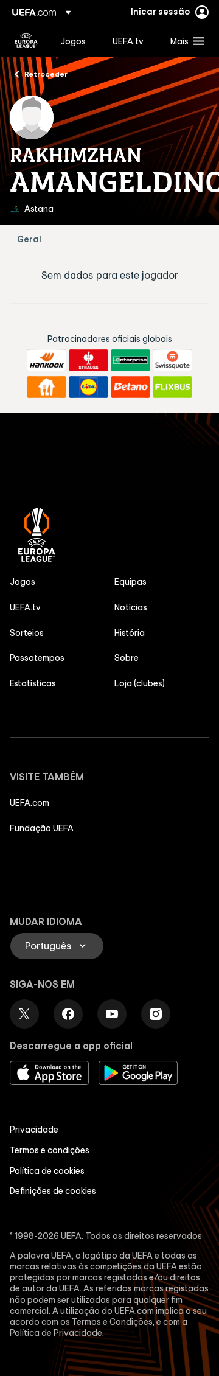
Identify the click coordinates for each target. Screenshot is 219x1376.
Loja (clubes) (139, 683)
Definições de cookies (53, 1191)
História (129, 633)
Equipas (130, 582)
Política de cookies (47, 1171)
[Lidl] (88, 387)
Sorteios (27, 633)
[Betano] (130, 387)
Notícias (130, 607)
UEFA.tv (25, 607)
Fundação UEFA (42, 828)
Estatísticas (33, 683)
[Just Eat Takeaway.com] (46, 387)
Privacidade (34, 1129)
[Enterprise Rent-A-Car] (130, 360)
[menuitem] (76, 41)
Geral (29, 239)
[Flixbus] (172, 387)
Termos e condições (49, 1150)
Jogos (22, 582)
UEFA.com (29, 803)
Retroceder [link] (46, 73)
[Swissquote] (172, 360)
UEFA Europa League (26, 40)
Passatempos (37, 658)
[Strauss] (88, 360)
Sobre (126, 658)
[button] (184, 41)
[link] (73, 41)
